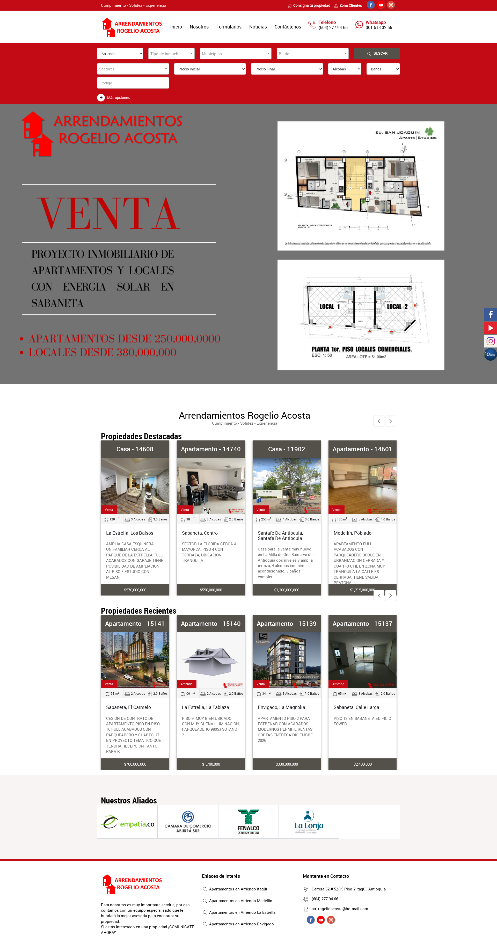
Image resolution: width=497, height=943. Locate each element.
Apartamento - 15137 (362, 623)
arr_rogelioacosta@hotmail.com (340, 908)
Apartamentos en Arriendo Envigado (241, 923)
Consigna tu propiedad (311, 5)
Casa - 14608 (135, 449)
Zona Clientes (351, 5)
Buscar (381, 53)
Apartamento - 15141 (135, 623)
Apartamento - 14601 (362, 449)
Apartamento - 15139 (287, 623)
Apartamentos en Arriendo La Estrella (241, 912)
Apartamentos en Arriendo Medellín (240, 900)
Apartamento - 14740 (211, 449)
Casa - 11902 (286, 449)
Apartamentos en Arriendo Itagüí (237, 888)
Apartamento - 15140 (211, 623)
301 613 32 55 (379, 27)
